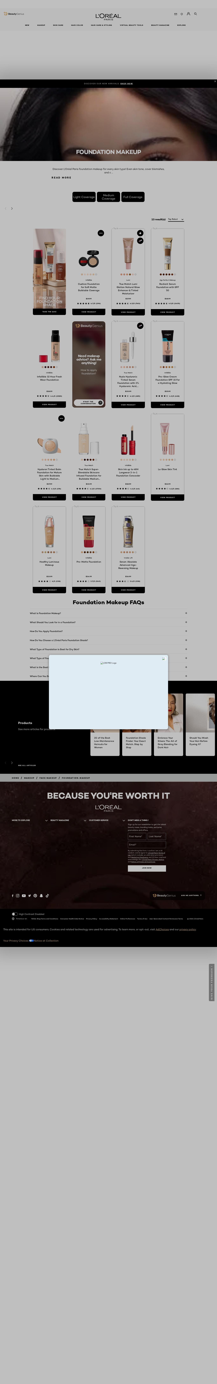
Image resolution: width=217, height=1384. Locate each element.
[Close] (164, 659)
